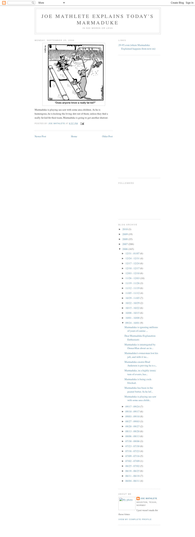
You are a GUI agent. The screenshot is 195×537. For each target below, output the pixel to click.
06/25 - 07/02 (132, 466)
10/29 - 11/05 (132, 298)
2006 (125, 249)
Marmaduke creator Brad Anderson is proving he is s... (141, 363)
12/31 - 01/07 (132, 253)
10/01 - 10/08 (132, 317)
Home (74, 136)
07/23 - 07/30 (132, 446)
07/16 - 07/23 (132, 451)
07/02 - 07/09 (132, 461)
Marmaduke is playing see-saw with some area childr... (140, 398)
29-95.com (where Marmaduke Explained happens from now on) (136, 47)
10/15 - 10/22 (132, 308)
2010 (125, 229)
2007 (125, 244)
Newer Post (40, 136)
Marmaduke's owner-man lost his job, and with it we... (141, 355)
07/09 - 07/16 (132, 456)
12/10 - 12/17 (132, 268)
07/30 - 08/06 (132, 441)
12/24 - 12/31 (132, 258)
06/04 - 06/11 (132, 480)
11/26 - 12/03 (132, 278)
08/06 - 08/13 (132, 436)
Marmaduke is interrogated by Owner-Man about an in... (140, 346)
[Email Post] (82, 123)
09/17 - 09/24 (132, 406)
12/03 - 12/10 (132, 273)
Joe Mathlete (148, 498)
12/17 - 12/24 (132, 263)
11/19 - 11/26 (132, 283)
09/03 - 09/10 (132, 416)
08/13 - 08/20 (132, 431)
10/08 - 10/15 (132, 313)
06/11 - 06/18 (132, 476)
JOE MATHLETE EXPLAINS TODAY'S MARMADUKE (98, 19)
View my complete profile (135, 519)
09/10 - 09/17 (132, 411)
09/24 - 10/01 (132, 322)
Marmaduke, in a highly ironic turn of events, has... (140, 372)
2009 (125, 234)
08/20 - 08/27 (132, 426)
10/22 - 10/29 (132, 303)
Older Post (107, 136)
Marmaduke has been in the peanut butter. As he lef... (139, 389)
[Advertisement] (133, 116)
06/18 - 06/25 (132, 471)
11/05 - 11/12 (132, 293)
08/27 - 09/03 (132, 421)
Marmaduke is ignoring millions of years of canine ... (141, 329)
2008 (125, 239)
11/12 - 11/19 (132, 288)
